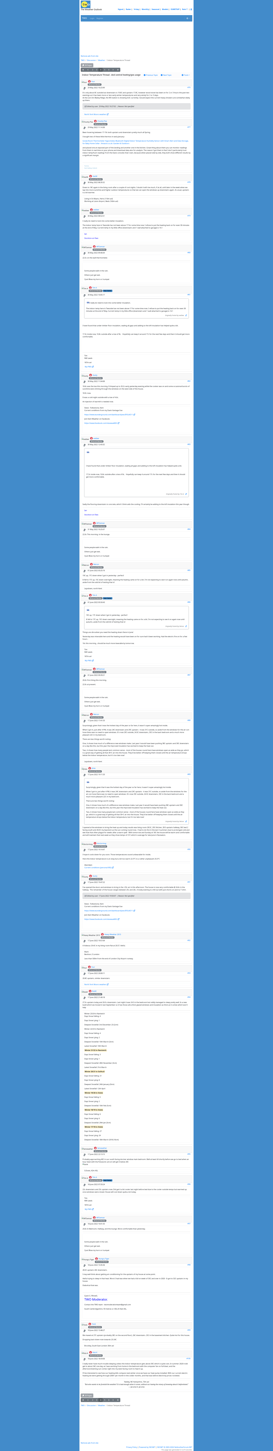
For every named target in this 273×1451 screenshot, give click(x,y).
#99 (188, 1330)
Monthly (145, 9)
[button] (92, 18)
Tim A (94, 288)
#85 (188, 570)
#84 (188, 529)
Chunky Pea (102, 121)
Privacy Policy (131, 1447)
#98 (188, 1265)
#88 (188, 720)
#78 (188, 182)
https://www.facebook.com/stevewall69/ (100, 423)
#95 (188, 1154)
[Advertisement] (136, 38)
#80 (188, 252)
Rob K (95, 1352)
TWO (84, 18)
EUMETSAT (175, 9)
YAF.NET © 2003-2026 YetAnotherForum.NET (174, 1447)
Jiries (94, 768)
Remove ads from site (89, 56)
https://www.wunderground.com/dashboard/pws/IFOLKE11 (108, 414)
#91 (188, 882)
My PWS (88, 367)
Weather (101, 60)
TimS (94, 1324)
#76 (188, 87)
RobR (94, 991)
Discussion (91, 60)
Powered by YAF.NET (147, 1447)
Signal (120, 9)
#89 (188, 774)
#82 (188, 381)
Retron (96, 564)
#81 (188, 294)
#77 (188, 127)
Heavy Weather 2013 (112, 934)
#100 (188, 1358)
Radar (128, 9)
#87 (188, 675)
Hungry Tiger (104, 1259)
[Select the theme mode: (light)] (188, 18)
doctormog (101, 843)
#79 (188, 216)
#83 (188, 444)
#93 (188, 973)
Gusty (95, 375)
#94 (188, 997)
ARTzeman (100, 246)
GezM (95, 176)
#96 (188, 1184)
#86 (188, 602)
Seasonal (155, 9)
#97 (188, 1223)
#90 (188, 849)
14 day (136, 9)
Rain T (184, 9)
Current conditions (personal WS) (98, 867)
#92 (188, 940)
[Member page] (191, 9)
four (93, 81)
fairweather (102, 1148)
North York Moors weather (95, 114)
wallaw (96, 209)
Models (165, 9)
